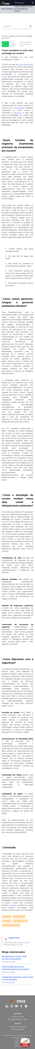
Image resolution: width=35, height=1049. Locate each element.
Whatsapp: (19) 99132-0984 (17, 1019)
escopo (14, 905)
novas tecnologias (25, 64)
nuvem (5, 77)
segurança (17, 113)
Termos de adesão (17, 1029)
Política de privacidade (17, 1027)
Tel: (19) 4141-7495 (17, 1017)
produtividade (19, 108)
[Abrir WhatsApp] (4, 1044)
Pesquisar (20, 3)
